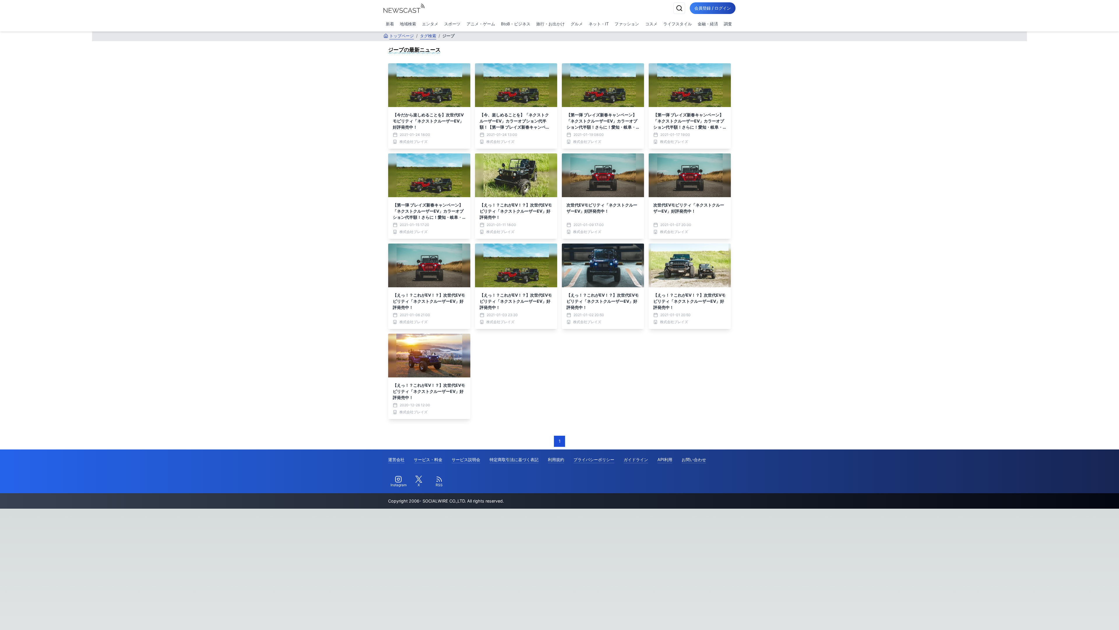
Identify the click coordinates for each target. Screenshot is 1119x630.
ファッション (627, 23)
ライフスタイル (677, 23)
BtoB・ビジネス (515, 23)
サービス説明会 (466, 459)
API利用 (664, 459)
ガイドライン (636, 459)
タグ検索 (428, 35)
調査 (728, 23)
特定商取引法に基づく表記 (514, 459)
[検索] (679, 8)
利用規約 (556, 459)
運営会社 (396, 459)
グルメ (577, 23)
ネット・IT (599, 23)
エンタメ (430, 23)
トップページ (401, 35)
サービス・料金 (428, 459)
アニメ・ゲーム (481, 23)
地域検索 (408, 23)
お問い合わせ (694, 459)
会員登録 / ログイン (712, 8)
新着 (390, 23)
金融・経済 (708, 23)
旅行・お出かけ (550, 23)
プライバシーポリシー (593, 459)
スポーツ (452, 23)
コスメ (651, 23)
